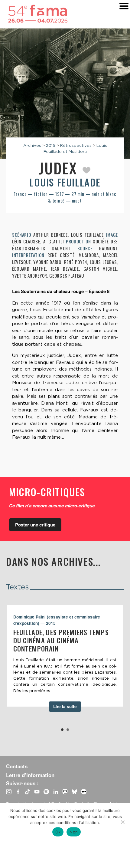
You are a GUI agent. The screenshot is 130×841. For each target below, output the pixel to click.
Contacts (17, 766)
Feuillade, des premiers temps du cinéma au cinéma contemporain (61, 640)
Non (74, 831)
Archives (32, 145)
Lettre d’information (30, 775)
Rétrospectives (76, 145)
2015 (50, 145)
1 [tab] (62, 729)
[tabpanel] (65, 656)
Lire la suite (65, 706)
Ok (58, 831)
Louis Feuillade (65, 182)
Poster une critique (35, 524)
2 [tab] (68, 729)
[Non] (122, 822)
